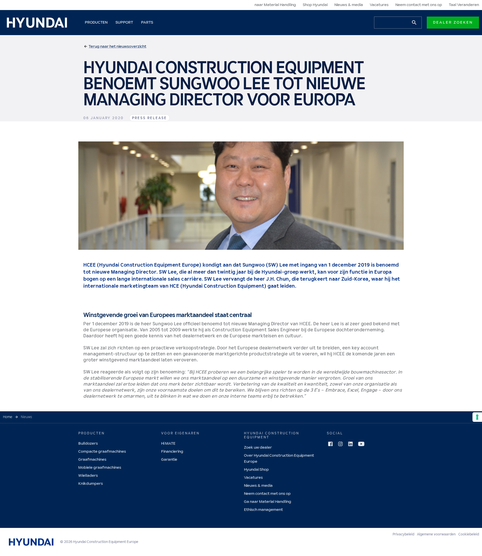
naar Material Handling (275, 5)
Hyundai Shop (256, 469)
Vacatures (379, 5)
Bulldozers (88, 443)
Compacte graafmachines (102, 451)
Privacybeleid (403, 534)
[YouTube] (361, 444)
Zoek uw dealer (258, 447)
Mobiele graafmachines (99, 467)
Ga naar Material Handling (267, 502)
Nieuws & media (348, 5)
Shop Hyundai (315, 5)
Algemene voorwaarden (436, 534)
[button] (115, 46)
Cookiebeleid (468, 534)
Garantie (169, 459)
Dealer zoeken (453, 22)
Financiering (172, 451)
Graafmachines (92, 459)
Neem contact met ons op (418, 5)
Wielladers (88, 475)
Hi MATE (168, 443)
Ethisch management (263, 510)
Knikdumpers (90, 484)
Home (7, 417)
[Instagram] (340, 444)
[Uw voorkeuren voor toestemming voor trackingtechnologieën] (477, 417)
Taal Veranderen (464, 5)
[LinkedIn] (350, 444)
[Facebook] (330, 444)
